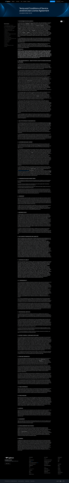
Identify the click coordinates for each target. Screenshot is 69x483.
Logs (29, 471)
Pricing (59, 468)
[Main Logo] (7, 1)
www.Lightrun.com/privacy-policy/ (24, 170)
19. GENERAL (5, 46)
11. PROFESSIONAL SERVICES (7, 37)
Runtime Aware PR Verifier (33, 462)
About (59, 465)
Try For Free (58, 1)
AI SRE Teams (46, 468)
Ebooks (59, 458)
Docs (21, 1)
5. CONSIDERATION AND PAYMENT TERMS (9, 30)
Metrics (30, 472)
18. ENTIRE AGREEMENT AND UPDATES (9, 45)
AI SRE (30, 461)
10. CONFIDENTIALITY (6, 36)
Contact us (59, 473)
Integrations (31, 465)
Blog (58, 460)
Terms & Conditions (21, 481)
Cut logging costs (46, 462)
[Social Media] (57, 481)
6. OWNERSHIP (6, 31)
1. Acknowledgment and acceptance (8, 25)
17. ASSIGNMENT (6, 44)
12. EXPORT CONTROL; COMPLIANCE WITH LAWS (10, 38)
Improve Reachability (47, 465)
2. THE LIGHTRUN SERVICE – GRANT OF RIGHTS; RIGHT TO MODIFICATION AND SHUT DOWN (10, 27)
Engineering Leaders (47, 472)
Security (59, 469)
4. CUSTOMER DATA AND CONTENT (8, 29)
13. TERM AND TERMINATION (7, 39)
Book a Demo (52, 1)
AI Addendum (27, 481)
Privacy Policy (32, 481)
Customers (24, 1)
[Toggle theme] (62, 21)
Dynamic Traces (31, 474)
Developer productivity (47, 461)
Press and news (60, 472)
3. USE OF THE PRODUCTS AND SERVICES (9, 28)
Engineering (46, 471)
